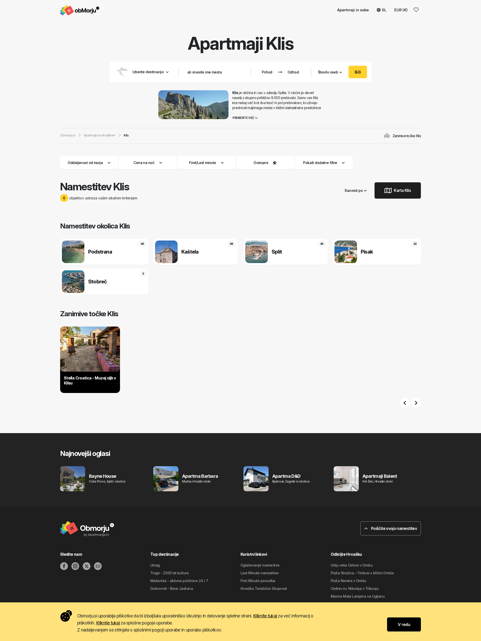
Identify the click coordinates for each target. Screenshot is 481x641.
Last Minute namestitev (260, 573)
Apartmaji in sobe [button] (353, 10)
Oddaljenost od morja (85, 163)
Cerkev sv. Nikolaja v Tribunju (355, 588)
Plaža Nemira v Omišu (348, 581)
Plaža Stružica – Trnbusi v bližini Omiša (362, 573)
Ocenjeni (261, 163)
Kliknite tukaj (265, 615)
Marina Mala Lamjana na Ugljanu (358, 596)
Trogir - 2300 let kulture (169, 573)
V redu (404, 624)
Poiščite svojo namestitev (393, 528)
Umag (155, 565)
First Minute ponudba (258, 581)
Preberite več (243, 118)
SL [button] (384, 10)
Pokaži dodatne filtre (320, 163)
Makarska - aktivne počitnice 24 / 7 (179, 581)
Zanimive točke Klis (407, 136)
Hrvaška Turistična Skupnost (264, 588)
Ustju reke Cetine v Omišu (352, 565)
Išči (358, 71)
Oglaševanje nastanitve (260, 565)
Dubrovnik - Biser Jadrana (171, 588)
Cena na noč (144, 163)
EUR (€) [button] (401, 10)
